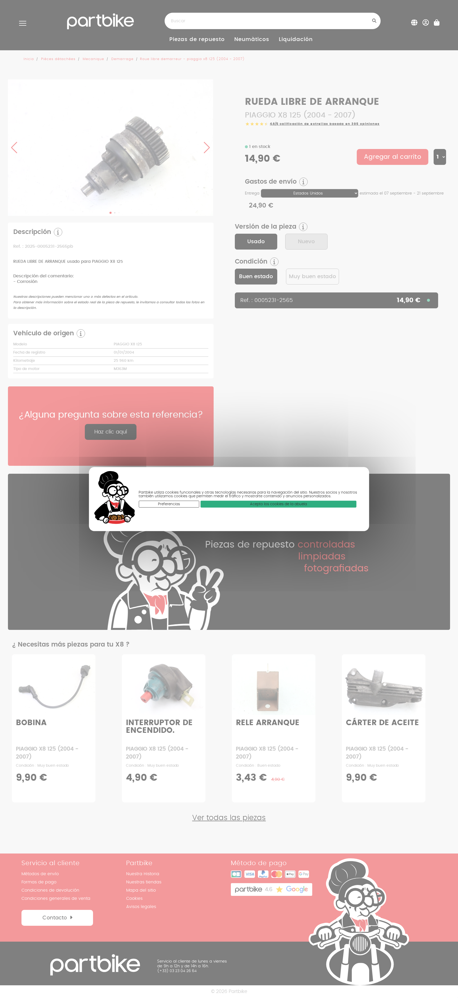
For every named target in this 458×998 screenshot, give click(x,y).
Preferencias (169, 504)
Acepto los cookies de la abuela (278, 504)
